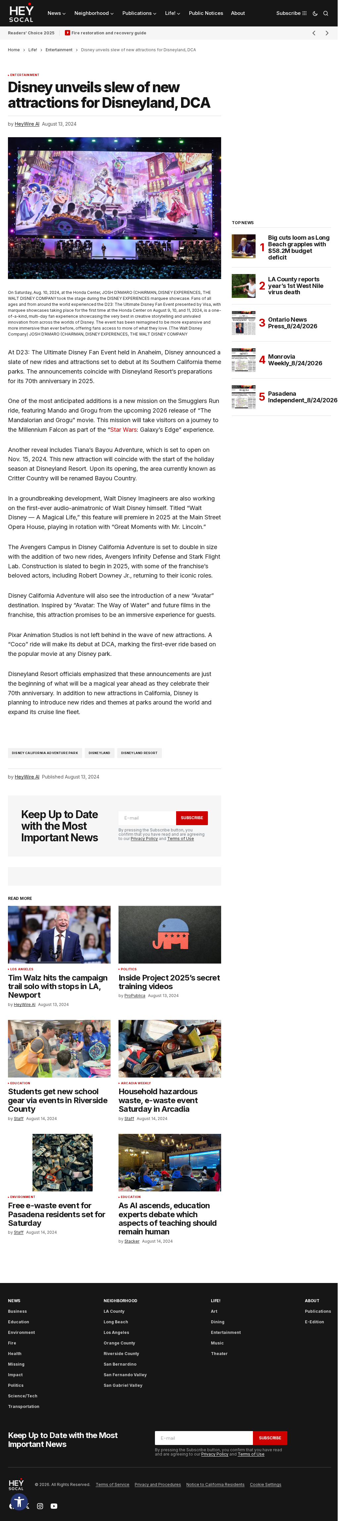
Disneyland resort (139, 753)
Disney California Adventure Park (45, 753)
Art (214, 1311)
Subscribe (192, 817)
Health (15, 1353)
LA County (114, 1311)
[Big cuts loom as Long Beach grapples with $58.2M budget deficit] (244, 246)
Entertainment (59, 49)
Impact (15, 1374)
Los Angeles (21, 969)
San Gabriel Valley (123, 1385)
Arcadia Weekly (136, 1083)
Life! (32, 49)
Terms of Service (112, 1484)
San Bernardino (120, 1364)
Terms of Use (180, 838)
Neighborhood (120, 1300)
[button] (19, 1501)
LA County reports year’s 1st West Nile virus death (295, 286)
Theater (219, 1353)
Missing (16, 1364)
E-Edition (314, 1321)
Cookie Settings (265, 1484)
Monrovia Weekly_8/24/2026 (295, 360)
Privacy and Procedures (158, 1484)
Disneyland (100, 753)
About (312, 1300)
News (14, 1300)
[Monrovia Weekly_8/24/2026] (244, 360)
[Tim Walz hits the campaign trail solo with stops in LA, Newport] (59, 934)
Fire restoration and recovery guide (109, 32)
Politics (129, 969)
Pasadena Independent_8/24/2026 (302, 397)
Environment (22, 1197)
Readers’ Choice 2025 (31, 32)
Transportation (23, 1406)
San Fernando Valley (125, 1374)
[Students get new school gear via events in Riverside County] (59, 1048)
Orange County (119, 1343)
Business (17, 1311)
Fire (12, 1343)
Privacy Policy (144, 838)
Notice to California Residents (215, 1484)
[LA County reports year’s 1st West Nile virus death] (244, 286)
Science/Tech (22, 1395)
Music (217, 1343)
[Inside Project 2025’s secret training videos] (170, 934)
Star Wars (123, 429)
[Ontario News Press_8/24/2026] (244, 323)
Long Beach (116, 1321)
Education (20, 1083)
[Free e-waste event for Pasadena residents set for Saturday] (59, 1162)
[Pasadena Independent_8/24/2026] (244, 397)
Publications (318, 1311)
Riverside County (121, 1353)
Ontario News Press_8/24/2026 (292, 323)
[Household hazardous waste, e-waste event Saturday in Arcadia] (170, 1048)
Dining (217, 1321)
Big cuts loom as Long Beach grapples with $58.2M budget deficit (298, 247)
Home (14, 49)
